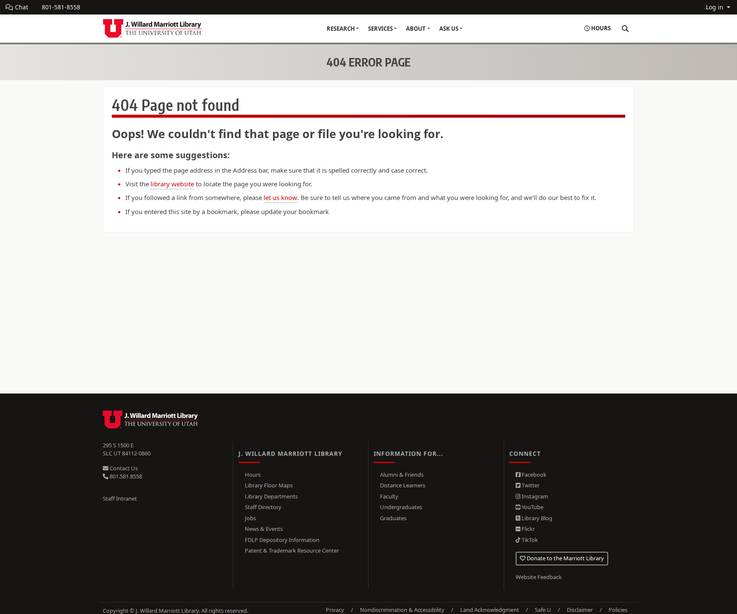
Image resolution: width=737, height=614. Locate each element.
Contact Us (123, 468)
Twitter (530, 485)
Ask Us (448, 28)
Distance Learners (402, 485)
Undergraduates (401, 507)
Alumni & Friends (402, 474)
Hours (253, 474)
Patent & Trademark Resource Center (292, 550)
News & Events (264, 529)
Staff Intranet (120, 498)
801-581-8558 (61, 7)
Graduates (393, 518)
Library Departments (271, 496)
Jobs (250, 518)
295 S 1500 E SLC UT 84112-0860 (127, 449)
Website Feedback (539, 577)
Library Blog (536, 518)
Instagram (534, 496)
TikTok (529, 540)
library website (172, 184)
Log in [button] (715, 7)
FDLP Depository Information (282, 540)
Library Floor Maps (269, 485)
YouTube (531, 507)
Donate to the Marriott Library (564, 558)
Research (341, 28)
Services (380, 28)
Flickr (527, 529)
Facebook (533, 474)
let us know (280, 197)
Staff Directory (263, 507)
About (416, 28)
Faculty (389, 496)
